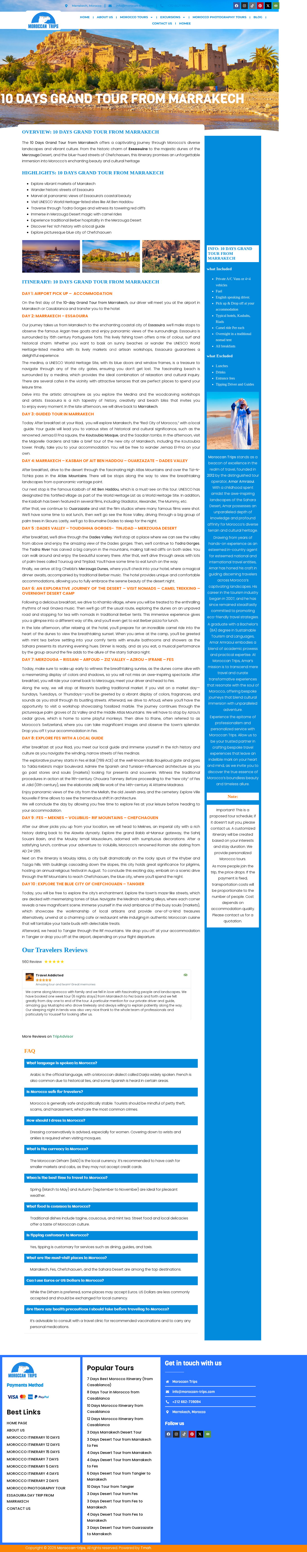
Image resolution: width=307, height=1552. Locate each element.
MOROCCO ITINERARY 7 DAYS (33, 1459)
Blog (258, 17)
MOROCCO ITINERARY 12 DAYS (33, 1444)
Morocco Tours (134, 17)
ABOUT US (16, 1430)
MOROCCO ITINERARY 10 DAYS (33, 1437)
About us (105, 17)
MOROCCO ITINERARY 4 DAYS (33, 1473)
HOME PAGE (17, 1423)
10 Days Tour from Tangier (110, 1486)
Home (85, 17)
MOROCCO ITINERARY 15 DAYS (33, 1451)
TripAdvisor (63, 1036)
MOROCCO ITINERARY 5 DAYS (33, 1466)
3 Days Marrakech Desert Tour (114, 1432)
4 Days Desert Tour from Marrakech (119, 1452)
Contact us (162, 23)
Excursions (170, 17)
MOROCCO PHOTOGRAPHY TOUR (36, 1488)
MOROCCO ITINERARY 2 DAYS (33, 1480)
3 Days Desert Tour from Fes (112, 1493)
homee (185, 23)
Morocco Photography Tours (219, 17)
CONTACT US (19, 1508)
